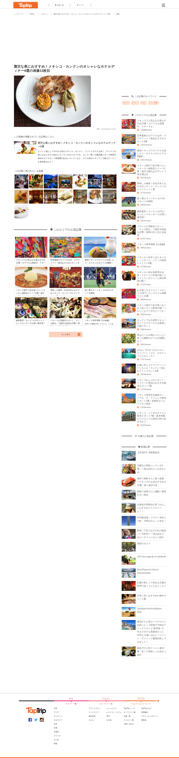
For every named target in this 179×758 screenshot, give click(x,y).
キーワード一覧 (130, 712)
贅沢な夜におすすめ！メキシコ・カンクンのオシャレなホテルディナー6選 (82, 14)
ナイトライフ (94, 712)
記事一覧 (60, 5)
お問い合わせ (129, 724)
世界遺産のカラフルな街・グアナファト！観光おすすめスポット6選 (151, 138)
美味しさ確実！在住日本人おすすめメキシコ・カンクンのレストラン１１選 (151, 186)
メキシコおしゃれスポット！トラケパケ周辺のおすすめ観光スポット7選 (151, 383)
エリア (81, 5)
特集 (55, 744)
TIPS (108, 716)
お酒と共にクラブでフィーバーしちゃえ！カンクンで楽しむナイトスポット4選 (151, 368)
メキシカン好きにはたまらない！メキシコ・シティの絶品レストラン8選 (151, 260)
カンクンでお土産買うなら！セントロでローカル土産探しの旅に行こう (151, 323)
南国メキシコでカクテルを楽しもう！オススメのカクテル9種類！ (151, 153)
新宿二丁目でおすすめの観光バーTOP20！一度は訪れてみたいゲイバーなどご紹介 (151, 533)
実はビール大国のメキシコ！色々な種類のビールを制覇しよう (151, 338)
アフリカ (57, 736)
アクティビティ (95, 708)
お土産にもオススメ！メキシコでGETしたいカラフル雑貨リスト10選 (151, 293)
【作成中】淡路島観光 (148, 452)
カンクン (126, 103)
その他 (108, 720)
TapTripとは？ (146, 708)
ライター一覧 (129, 720)
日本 (55, 708)
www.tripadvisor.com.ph (108, 129)
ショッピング (111, 708)
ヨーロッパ (58, 716)
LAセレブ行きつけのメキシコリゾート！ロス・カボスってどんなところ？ (151, 353)
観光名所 (92, 716)
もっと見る (66, 334)
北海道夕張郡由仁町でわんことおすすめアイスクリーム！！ (151, 507)
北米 (55, 724)
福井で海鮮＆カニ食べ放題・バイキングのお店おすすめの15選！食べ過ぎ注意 (151, 481)
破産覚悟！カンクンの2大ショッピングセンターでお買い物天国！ (151, 214)
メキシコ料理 (153, 103)
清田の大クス (143, 543)
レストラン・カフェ (113, 712)
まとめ (56, 740)
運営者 (143, 720)
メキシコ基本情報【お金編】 (151, 244)
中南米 (32, 14)
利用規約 (144, 712)
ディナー (135, 103)
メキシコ (44, 14)
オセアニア (58, 720)
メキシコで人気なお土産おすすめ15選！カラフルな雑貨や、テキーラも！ (151, 123)
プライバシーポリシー (149, 716)
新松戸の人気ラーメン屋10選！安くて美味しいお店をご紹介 (151, 651)
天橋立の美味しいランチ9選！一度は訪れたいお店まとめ (151, 468)
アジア (56, 712)
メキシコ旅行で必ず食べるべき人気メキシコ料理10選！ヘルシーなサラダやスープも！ (151, 308)
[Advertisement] (89, 37)
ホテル (143, 103)
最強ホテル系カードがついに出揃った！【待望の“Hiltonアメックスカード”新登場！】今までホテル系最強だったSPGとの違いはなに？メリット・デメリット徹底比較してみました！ (151, 631)
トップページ (18, 14)
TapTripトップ (129, 708)
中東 (55, 728)
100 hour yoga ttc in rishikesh (151, 556)
